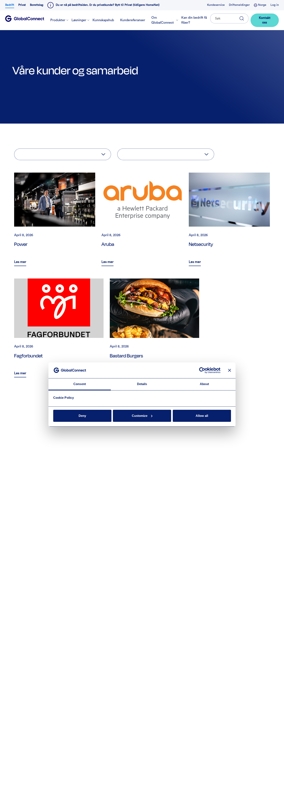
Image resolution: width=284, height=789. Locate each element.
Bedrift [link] (9, 5)
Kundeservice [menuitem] (216, 5)
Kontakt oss (264, 20)
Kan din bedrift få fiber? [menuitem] (194, 20)
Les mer (20, 263)
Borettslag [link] (36, 5)
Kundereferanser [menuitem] (132, 20)
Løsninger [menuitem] (79, 20)
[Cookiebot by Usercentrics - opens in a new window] (202, 370)
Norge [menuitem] (261, 5)
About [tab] (204, 384)
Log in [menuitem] (274, 5)
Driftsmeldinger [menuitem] (239, 5)
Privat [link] (22, 5)
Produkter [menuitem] (57, 20)
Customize (139, 415)
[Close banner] (229, 370)
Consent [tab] (79, 384)
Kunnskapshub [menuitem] (103, 20)
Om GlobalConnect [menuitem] (162, 20)
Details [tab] (142, 384)
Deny (82, 415)
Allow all (202, 415)
